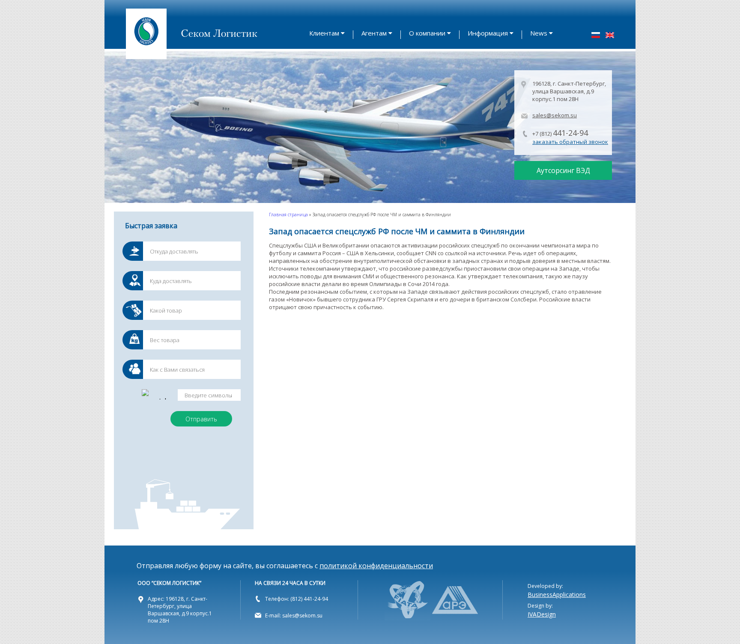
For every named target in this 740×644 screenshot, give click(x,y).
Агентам (374, 33)
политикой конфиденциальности (376, 565)
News (538, 33)
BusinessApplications (557, 594)
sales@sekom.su (554, 115)
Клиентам (324, 33)
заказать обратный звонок (570, 142)
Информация (488, 33)
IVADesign (542, 614)
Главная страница (288, 215)
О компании (427, 33)
